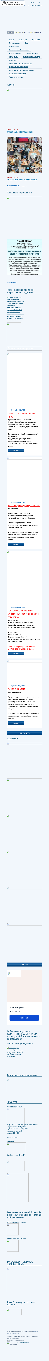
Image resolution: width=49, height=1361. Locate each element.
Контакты (37, 32)
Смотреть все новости (13, 185)
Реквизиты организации (16, 77)
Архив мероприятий (15, 53)
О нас (26, 43)
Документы (12, 60)
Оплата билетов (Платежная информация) (21, 70)
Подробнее (16, 451)
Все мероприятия (11, 283)
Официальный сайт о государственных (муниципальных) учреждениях (20, 65)
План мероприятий (14, 43)
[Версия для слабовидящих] (12, 3)
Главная (10, 32)
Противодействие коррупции (31, 57)
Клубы (30, 32)
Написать (24, 1018)
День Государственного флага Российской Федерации (22, 179)
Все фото (25, 964)
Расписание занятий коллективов (19, 50)
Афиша (17, 32)
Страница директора (32, 53)
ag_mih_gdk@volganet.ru (23, 1342)
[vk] (40, 15)
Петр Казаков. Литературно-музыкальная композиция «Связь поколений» (23, 614)
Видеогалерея (36, 40)
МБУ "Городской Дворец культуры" (24, 505)
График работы (13, 57)
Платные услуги (14, 46)
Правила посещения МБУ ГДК (17, 74)
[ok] (36, 15)
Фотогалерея (23, 40)
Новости (11, 40)
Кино (24, 32)
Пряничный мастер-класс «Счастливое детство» (20, 131)
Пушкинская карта (16, 689)
